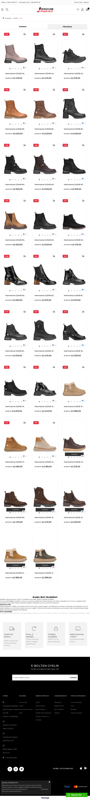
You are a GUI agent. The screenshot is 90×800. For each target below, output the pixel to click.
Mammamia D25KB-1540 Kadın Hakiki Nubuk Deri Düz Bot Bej (74, 406)
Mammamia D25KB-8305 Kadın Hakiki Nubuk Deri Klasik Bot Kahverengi (15, 517)
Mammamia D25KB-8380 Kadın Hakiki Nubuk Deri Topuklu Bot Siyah (74, 184)
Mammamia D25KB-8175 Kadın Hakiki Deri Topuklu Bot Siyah (15, 351)
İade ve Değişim (40, 709)
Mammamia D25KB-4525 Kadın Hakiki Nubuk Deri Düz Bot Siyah (74, 73)
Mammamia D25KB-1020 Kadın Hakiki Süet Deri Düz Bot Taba (15, 462)
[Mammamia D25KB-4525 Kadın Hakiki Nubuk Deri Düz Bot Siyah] (74, 51)
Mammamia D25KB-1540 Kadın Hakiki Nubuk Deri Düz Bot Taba (15, 573)
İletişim (86, 2)
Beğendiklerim (59, 706)
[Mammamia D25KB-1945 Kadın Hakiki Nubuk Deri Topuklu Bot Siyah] (45, 328)
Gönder (73, 677)
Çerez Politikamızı (34, 789)
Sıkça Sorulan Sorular (25, 709)
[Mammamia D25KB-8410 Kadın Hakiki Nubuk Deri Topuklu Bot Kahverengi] (45, 162)
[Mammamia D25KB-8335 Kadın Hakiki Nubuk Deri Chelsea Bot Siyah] (45, 217)
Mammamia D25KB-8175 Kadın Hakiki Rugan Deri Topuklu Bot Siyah (74, 295)
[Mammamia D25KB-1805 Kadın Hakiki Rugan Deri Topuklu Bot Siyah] (74, 328)
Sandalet (73, 709)
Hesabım (57, 713)
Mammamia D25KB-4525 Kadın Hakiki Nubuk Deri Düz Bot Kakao (74, 462)
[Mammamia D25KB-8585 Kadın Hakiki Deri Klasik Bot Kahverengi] (45, 106)
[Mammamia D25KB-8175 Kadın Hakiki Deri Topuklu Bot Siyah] (15, 328)
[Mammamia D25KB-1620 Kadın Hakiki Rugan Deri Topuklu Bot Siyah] (45, 384)
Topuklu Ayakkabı (76, 713)
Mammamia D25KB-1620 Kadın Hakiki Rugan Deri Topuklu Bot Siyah (45, 406)
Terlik (72, 706)
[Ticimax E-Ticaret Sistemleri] (45, 798)
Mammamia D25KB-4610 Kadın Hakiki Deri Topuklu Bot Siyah (45, 73)
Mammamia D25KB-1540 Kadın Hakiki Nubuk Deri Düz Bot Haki (45, 573)
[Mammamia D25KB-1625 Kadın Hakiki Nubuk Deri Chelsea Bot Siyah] (15, 384)
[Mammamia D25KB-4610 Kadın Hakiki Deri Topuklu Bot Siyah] (45, 51)
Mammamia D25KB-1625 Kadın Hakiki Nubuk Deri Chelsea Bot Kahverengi (74, 517)
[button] (10, 69)
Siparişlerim (58, 702)
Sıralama (22, 27)
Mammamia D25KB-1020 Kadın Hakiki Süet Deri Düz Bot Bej (45, 462)
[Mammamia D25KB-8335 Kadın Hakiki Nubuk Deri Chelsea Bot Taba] (15, 217)
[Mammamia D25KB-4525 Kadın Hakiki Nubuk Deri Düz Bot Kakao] (74, 439)
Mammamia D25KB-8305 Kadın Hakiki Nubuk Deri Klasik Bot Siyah (74, 240)
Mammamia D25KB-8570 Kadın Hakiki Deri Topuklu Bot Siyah (74, 129)
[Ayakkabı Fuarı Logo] (45, 9)
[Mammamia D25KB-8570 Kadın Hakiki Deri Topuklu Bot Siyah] (74, 106)
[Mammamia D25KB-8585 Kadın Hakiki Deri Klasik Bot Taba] (15, 106)
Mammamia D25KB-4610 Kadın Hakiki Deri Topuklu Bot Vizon (15, 73)
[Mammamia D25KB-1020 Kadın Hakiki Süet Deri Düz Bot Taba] (15, 439)
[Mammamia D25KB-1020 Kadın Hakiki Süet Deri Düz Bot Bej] (45, 439)
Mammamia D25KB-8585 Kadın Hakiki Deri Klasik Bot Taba (15, 129)
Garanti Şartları (40, 706)
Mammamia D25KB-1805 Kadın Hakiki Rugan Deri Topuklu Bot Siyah (74, 351)
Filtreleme (67, 27)
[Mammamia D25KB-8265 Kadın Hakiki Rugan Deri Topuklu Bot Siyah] (15, 273)
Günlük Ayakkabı (76, 702)
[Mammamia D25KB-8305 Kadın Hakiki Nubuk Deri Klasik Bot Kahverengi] (15, 495)
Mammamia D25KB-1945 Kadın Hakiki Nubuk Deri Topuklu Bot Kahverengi (45, 517)
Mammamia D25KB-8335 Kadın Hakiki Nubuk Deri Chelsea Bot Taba (15, 240)
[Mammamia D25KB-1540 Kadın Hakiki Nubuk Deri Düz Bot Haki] (45, 550)
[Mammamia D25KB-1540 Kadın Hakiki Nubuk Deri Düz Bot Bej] (74, 384)
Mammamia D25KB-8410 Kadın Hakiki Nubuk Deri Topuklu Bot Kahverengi (45, 184)
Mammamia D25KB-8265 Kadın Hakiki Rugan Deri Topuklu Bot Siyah (15, 295)
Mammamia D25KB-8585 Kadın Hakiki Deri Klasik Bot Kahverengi (45, 129)
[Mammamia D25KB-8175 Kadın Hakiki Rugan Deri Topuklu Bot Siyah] (74, 273)
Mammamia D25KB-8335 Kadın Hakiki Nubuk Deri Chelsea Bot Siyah (45, 240)
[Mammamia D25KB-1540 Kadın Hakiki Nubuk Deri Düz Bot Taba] (15, 550)
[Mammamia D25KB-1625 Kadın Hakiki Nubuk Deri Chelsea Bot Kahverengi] (74, 495)
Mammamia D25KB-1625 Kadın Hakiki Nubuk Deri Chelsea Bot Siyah (15, 406)
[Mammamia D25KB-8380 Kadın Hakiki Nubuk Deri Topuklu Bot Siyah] (74, 162)
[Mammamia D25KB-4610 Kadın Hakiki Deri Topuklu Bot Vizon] (15, 51)
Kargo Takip (78, 2)
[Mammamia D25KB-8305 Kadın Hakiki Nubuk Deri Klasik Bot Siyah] (74, 217)
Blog (20, 713)
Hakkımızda (23, 702)
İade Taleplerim (59, 709)
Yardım (38, 702)
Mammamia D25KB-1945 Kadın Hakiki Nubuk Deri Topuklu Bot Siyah (45, 351)
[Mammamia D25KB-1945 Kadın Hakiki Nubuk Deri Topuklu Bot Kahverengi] (45, 495)
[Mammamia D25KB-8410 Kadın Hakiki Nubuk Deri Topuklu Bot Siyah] (15, 162)
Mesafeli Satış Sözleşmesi (43, 713)
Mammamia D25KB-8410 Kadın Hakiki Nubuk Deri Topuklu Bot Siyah (15, 184)
